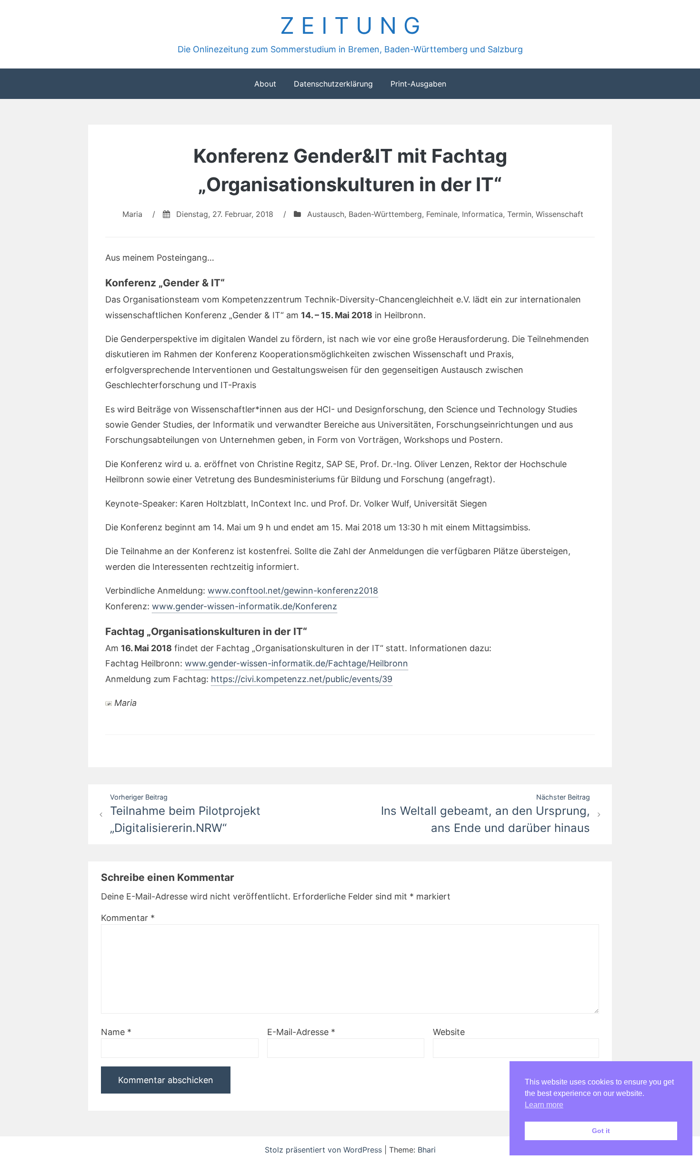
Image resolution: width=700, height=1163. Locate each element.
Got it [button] (601, 1130)
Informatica (482, 214)
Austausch (325, 214)
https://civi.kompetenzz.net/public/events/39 (301, 679)
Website (449, 1032)
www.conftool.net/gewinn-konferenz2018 (293, 591)
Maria (132, 214)
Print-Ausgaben (418, 83)
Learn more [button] (544, 1105)
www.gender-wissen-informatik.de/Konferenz (244, 606)
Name (116, 1032)
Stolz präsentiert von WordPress (324, 1149)
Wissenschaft (559, 214)
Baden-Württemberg (385, 214)
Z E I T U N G (350, 25)
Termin (519, 214)
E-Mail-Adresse (301, 1032)
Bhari (427, 1149)
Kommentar (128, 918)
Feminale (442, 214)
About (265, 83)
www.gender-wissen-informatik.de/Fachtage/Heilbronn (296, 663)
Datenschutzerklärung (333, 83)
